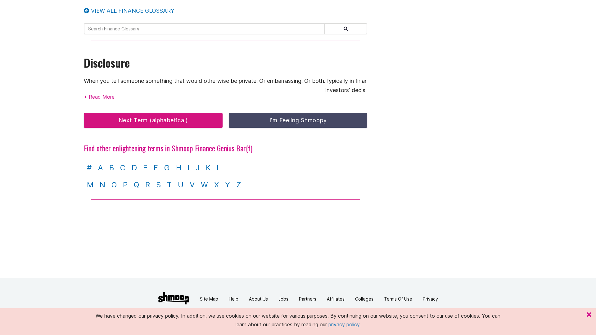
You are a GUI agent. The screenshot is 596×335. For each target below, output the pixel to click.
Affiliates (336, 299)
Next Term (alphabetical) (153, 120)
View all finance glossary (131, 10)
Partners (307, 299)
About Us (258, 299)
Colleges (364, 299)
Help (233, 299)
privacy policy (343, 324)
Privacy (430, 299)
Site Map (209, 299)
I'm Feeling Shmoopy (298, 120)
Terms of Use (398, 299)
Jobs (283, 299)
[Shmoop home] (173, 298)
